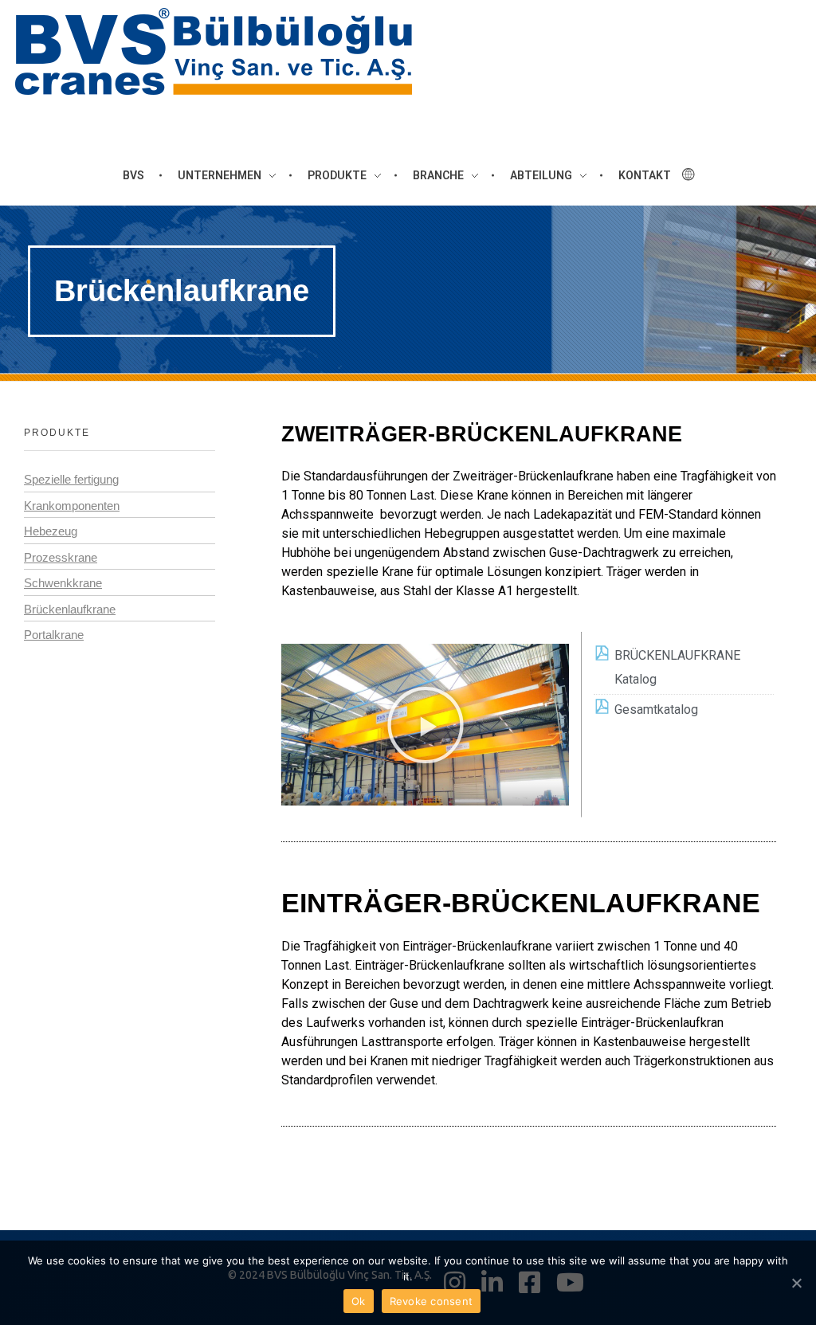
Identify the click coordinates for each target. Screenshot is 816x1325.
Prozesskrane (60, 557)
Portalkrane (54, 634)
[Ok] (796, 1283)
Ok (358, 1301)
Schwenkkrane (63, 583)
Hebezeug (50, 531)
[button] (425, 725)
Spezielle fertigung (71, 479)
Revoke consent (431, 1301)
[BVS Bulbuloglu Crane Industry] (213, 51)
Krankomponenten (72, 505)
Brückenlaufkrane (70, 609)
